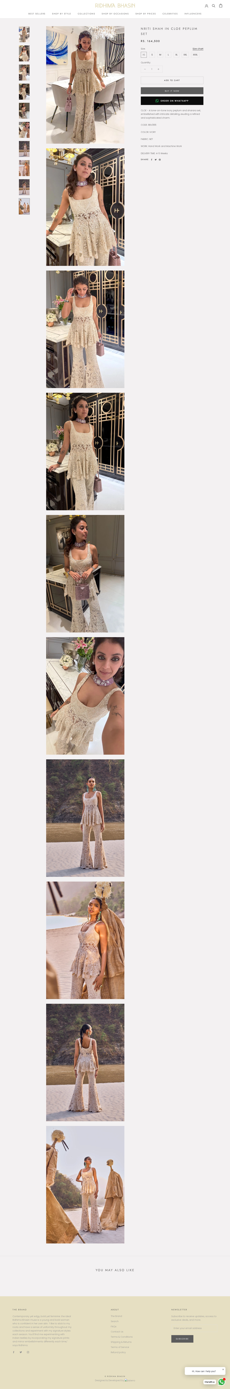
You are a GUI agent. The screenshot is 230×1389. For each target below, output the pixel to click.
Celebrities (170, 13)
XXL (185, 54)
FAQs (113, 1326)
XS (144, 54)
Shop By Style (61, 13)
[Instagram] (28, 1352)
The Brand (116, 1316)
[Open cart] (220, 5)
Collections (86, 13)
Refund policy (118, 1352)
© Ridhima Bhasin (115, 1376)
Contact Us (117, 1331)
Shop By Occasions (115, 13)
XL (176, 54)
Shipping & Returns (121, 1342)
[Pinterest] (160, 160)
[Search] (213, 5)
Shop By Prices (145, 13)
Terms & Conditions (122, 1336)
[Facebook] (152, 160)
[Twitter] (156, 160)
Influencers (193, 13)
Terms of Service (120, 1347)
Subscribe (182, 1338)
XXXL (195, 54)
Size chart (198, 48)
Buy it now (172, 91)
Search (115, 1321)
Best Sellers (37, 13)
